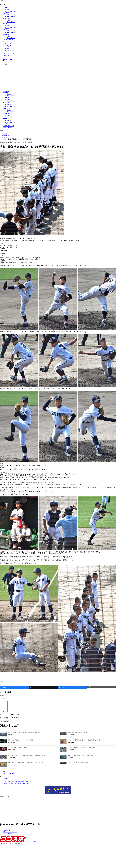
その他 (5, 41)
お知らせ (9, 50)
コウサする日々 (8, 39)
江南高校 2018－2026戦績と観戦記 (17, 747)
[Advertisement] (58, 78)
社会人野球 (6, 18)
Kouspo (9, 843)
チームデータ (11, 11)
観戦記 (9, 9)
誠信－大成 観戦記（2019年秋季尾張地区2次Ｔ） (18, 783)
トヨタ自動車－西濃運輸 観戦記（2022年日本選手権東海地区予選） (26, 762)
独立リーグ (6, 23)
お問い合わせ (7, 55)
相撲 (8, 48)
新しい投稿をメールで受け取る (9, 718)
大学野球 (6, 13)
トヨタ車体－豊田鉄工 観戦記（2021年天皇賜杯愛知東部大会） (84, 740)
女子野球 (6, 29)
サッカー (9, 45)
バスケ (9, 47)
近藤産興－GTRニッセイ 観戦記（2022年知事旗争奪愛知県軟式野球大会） (28, 755)
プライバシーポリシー (10, 832)
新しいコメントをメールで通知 (9, 714)
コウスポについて (8, 53)
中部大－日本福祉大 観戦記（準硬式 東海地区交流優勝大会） (24, 732)
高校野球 (6, 7)
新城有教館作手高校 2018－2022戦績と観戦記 (20, 740)
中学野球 (6, 34)
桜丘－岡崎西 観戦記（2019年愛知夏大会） (79, 732)
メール (3, 699)
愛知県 (6, 778)
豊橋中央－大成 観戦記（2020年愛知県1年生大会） (82, 755)
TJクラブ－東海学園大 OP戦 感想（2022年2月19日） (81, 747)
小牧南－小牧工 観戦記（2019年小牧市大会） (80, 762)
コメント (3, 711)
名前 (2, 695)
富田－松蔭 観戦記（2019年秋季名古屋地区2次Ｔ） (18, 781)
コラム (9, 43)
